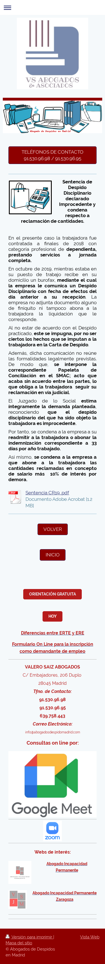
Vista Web (89, 937)
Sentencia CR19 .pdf (47, 492)
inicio (53, 555)
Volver (52, 529)
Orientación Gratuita (52, 594)
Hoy (52, 616)
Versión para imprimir (32, 937)
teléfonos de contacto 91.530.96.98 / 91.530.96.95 (52, 155)
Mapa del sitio (19, 942)
